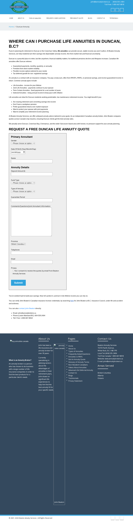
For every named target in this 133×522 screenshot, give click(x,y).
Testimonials (114, 18)
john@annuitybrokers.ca (100, 2)
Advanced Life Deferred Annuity (80, 370)
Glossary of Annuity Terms (78, 362)
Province (14, 241)
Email (13, 259)
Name (13, 158)
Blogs (90, 18)
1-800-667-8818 (117, 356)
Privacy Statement (75, 381)
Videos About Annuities (77, 367)
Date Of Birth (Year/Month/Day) (23, 149)
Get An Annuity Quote (76, 359)
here (72, 301)
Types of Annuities (35, 18)
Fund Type (15, 180)
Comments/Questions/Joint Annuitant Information (30, 206)
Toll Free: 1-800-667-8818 (114, 4)
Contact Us (101, 18)
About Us (21, 18)
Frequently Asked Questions (55, 18)
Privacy (35, 271)
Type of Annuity (17, 188)
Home (11, 18)
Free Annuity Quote (76, 18)
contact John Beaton (27, 308)
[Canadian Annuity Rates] (19, 6)
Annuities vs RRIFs (75, 357)
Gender (14, 140)
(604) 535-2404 (118, 2)
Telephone (15, 250)
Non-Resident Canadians (78, 365)
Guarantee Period (18, 197)
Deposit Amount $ (18, 171)
